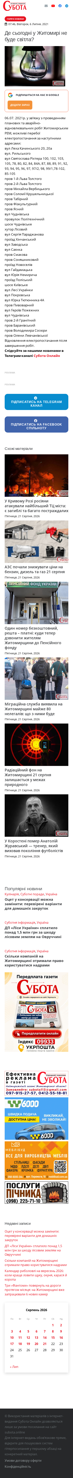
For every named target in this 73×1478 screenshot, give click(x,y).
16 (61, 1337)
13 (36, 1337)
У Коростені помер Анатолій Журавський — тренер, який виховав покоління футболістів (34, 845)
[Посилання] (14, 6)
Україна (51, 894)
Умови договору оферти (23, 1460)
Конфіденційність (18, 1466)
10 (12, 1337)
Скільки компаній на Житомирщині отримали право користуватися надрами (34, 960)
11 (20, 1337)
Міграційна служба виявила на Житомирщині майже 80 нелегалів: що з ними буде (33, 708)
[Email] (46, 6)
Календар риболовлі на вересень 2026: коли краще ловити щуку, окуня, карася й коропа (36, 1275)
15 (53, 1337)
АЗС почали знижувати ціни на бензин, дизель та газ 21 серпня (35, 569)
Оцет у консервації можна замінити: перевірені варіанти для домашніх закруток (33, 904)
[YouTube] (53, 6)
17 (12, 1344)
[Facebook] (60, 6)
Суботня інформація (20, 922)
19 (28, 1344)
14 (45, 1337)
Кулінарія (12, 894)
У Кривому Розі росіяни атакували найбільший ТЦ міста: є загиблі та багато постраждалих (36, 505)
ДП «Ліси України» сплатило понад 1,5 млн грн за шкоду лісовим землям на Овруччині (33, 932)
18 (20, 1344)
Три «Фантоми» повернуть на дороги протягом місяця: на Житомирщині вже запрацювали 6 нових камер (34, 1289)
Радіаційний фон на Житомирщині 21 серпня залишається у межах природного (28, 777)
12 (28, 1337)
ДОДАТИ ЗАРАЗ (20, 105)
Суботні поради (32, 894)
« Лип (14, 1367)
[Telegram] (67, 6)
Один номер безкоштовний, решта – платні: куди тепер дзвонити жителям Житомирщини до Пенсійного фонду (33, 638)
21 (45, 1344)
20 (36, 1344)
